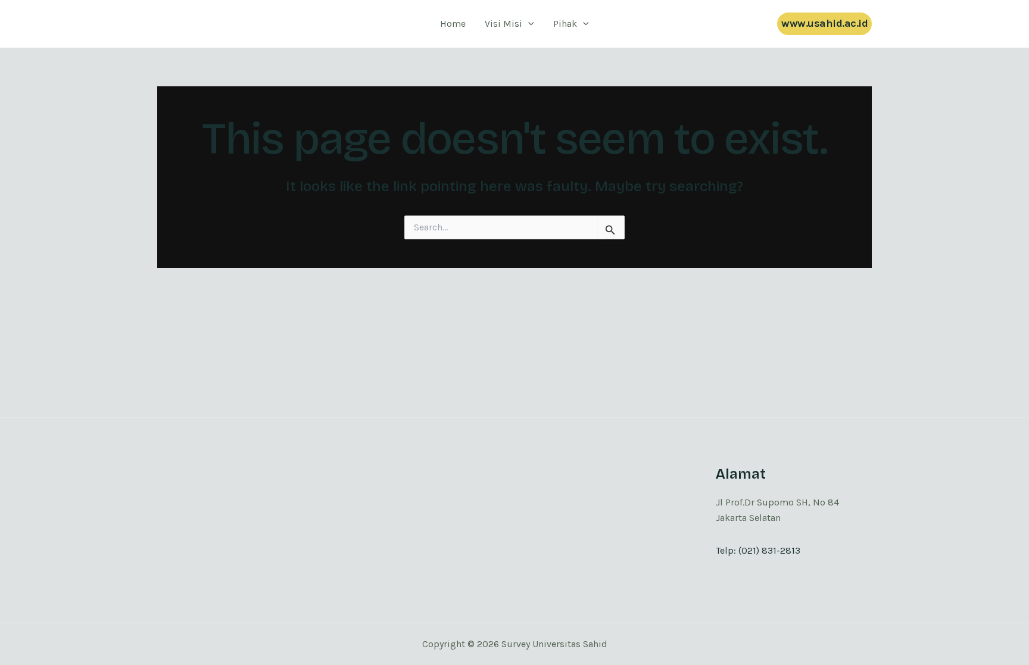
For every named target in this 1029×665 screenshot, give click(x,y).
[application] (528, 24)
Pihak (565, 23)
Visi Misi (503, 23)
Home (453, 23)
